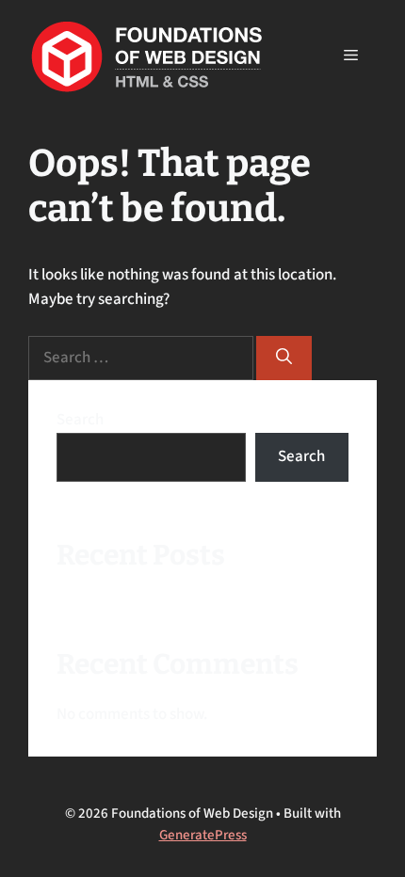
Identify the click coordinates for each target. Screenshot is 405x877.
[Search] (284, 358)
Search (80, 419)
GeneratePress (203, 835)
